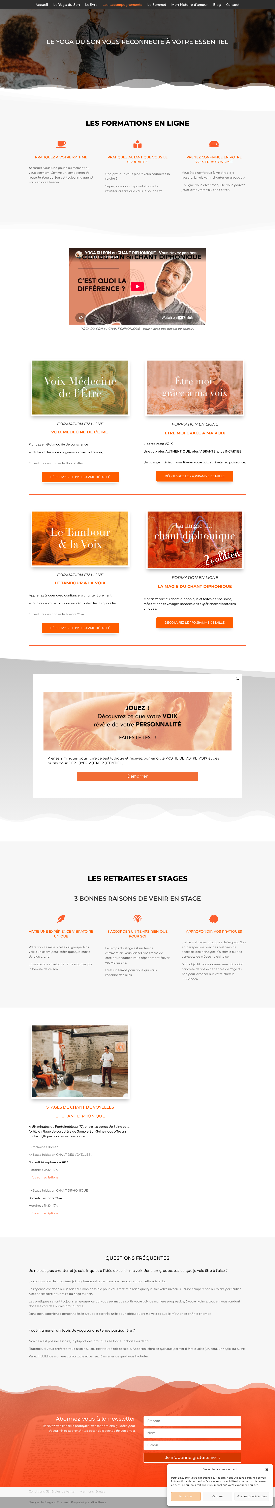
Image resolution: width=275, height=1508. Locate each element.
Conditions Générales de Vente (51, 1491)
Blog (217, 5)
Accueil (42, 5)
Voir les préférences (252, 1496)
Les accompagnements (122, 5)
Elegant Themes (56, 1502)
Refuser (217, 1496)
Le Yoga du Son (66, 5)
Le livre (91, 5)
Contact (232, 5)
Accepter (186, 1496)
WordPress (98, 1502)
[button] (267, 1470)
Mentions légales (92, 1491)
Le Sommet (156, 5)
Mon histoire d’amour (189, 5)
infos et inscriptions (43, 1177)
